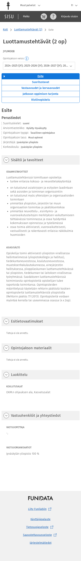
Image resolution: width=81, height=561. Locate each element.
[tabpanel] (41, 291)
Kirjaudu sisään (69, 16)
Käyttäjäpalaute (40, 519)
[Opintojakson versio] (27, 59)
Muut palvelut (28, 5)
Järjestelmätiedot (41, 543)
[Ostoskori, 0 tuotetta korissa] (44, 16)
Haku (26, 16)
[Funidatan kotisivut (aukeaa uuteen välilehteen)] (40, 498)
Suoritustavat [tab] (40, 82)
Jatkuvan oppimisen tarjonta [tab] (40, 94)
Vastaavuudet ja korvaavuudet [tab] (40, 88)
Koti (5, 29)
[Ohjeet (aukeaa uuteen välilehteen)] (53, 16)
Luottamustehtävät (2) (28, 29)
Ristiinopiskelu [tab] (40, 99)
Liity (37, 509)
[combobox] (39, 66)
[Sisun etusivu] (9, 16)
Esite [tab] (41, 76)
